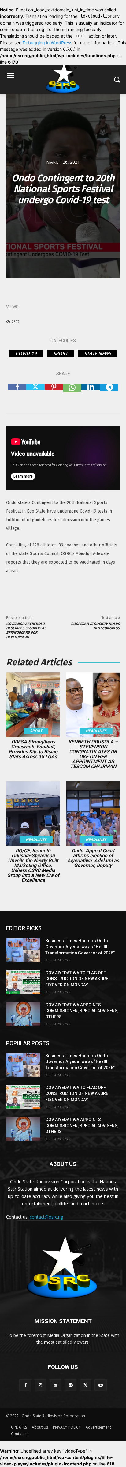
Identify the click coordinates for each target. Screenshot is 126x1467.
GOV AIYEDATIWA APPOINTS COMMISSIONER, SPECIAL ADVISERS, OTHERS (81, 1010)
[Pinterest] (54, 393)
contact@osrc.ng (46, 1217)
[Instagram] (40, 1385)
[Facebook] (17, 393)
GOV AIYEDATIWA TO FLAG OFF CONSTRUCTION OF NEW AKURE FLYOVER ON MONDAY (76, 978)
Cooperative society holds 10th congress (95, 626)
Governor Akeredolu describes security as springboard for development (26, 630)
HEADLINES (96, 730)
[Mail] (55, 1385)
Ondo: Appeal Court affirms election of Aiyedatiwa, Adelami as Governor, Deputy (93, 858)
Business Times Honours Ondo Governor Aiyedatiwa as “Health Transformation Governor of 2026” (80, 946)
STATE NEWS (97, 353)
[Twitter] (35, 393)
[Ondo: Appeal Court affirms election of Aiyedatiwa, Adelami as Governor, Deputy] (93, 813)
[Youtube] (100, 1385)
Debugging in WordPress (47, 42)
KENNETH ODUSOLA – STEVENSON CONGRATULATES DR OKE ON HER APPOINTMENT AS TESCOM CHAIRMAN (93, 754)
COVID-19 (26, 353)
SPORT (60, 353)
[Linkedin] (90, 393)
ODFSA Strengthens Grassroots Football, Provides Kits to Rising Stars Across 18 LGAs (33, 749)
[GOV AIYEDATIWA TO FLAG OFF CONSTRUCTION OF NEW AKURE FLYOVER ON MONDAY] (23, 982)
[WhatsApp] (72, 393)
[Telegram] (109, 393)
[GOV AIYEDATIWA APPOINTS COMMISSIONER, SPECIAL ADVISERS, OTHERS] (23, 1014)
